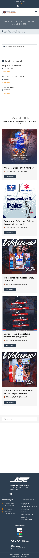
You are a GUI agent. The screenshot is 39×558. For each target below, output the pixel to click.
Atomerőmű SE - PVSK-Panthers (19, 167)
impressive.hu (25, 554)
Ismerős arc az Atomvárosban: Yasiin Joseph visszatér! (19, 392)
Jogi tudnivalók (15, 556)
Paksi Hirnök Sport (26, 520)
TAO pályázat (25, 504)
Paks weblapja (25, 509)
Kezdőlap (19, 4)
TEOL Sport (24, 517)
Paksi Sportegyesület (27, 514)
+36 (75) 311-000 (20, 1)
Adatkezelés (24, 556)
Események (16, 31)
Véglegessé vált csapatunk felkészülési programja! (17, 335)
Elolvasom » (6, 72)
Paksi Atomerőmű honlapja (29, 506)
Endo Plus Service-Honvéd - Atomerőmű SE (15, 32)
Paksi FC (23, 512)
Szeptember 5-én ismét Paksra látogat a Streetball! (19, 222)
